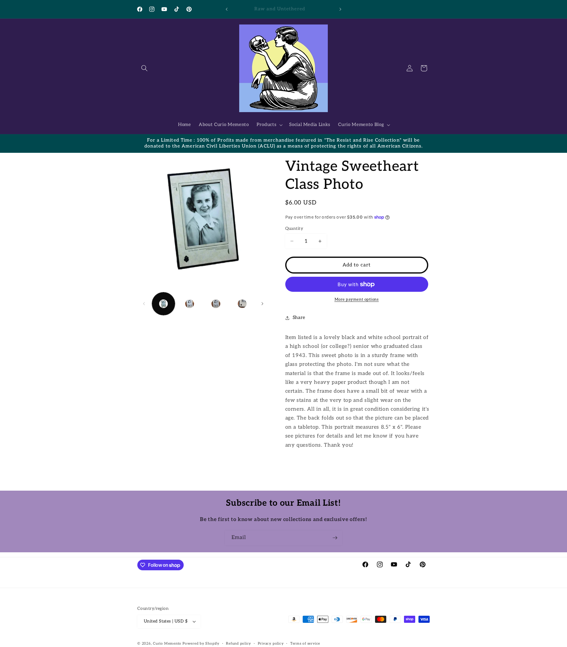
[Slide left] (143, 303)
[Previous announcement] (226, 9)
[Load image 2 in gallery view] (189, 303)
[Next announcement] (340, 9)
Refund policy (238, 643)
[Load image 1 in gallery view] (163, 303)
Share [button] (299, 317)
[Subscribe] (335, 537)
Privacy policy (271, 643)
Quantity (294, 228)
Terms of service (305, 643)
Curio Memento (167, 643)
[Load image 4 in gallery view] (242, 303)
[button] (144, 68)
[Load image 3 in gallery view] (215, 303)
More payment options (357, 299)
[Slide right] (262, 303)
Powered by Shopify (201, 643)
